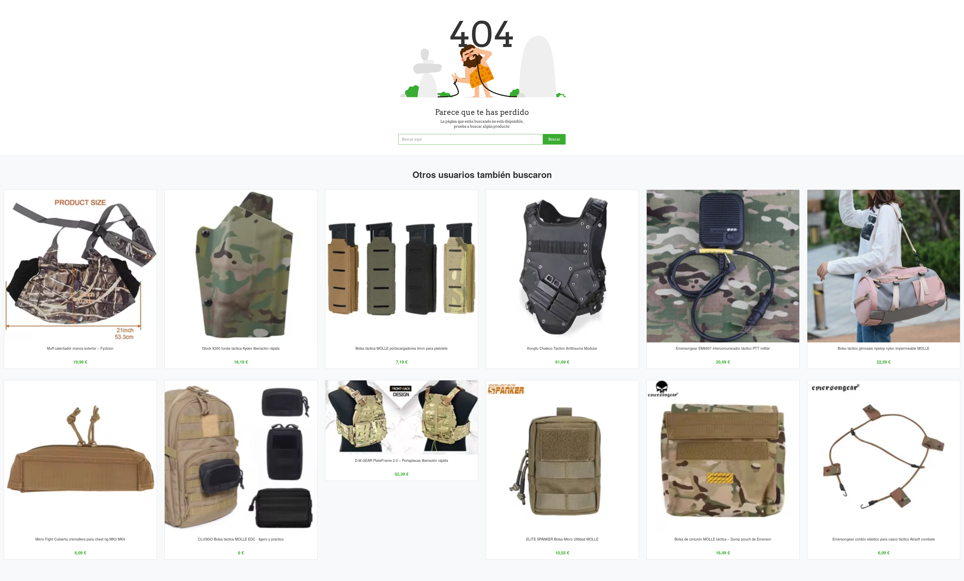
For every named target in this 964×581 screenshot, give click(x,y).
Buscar (554, 139)
